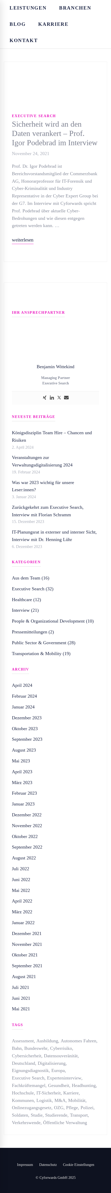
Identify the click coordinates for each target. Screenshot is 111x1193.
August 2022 (24, 857)
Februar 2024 (24, 696)
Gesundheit (58, 1085)
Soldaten (20, 1115)
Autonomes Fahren (78, 1040)
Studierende (56, 1115)
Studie (37, 1115)
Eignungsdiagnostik (30, 1070)
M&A (60, 1100)
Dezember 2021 (27, 933)
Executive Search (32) (32, 588)
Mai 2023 (21, 760)
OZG (59, 1107)
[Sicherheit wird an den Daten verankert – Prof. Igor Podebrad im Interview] (55, 65)
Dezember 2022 (27, 814)
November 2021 (27, 944)
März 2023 (22, 782)
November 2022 (27, 825)
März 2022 (22, 911)
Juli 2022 (20, 868)
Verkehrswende (26, 1122)
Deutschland (23, 1063)
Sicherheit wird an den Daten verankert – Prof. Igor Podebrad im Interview (55, 133)
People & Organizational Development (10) (53, 621)
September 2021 (27, 965)
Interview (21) (25, 610)
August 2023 (24, 750)
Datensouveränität (61, 1055)
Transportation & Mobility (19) (41, 653)
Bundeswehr (35, 1048)
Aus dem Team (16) (30, 578)
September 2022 (27, 847)
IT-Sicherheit (48, 1092)
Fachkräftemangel (28, 1085)
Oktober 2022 (25, 836)
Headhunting (84, 1085)
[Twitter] (59, 398)
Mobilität (76, 1100)
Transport (79, 1115)
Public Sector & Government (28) (43, 642)
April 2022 (22, 901)
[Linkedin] (52, 398)
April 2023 (22, 771)
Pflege (72, 1107)
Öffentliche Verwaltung (65, 1122)
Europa (58, 1070)
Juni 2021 (21, 998)
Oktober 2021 (25, 954)
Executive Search (34, 116)
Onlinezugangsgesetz (31, 1107)
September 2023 (27, 739)
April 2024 (22, 685)
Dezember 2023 (27, 717)
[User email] (66, 398)
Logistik (44, 1100)
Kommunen (23, 1100)
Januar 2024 (23, 707)
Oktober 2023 (25, 728)
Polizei (87, 1107)
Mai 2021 (21, 1008)
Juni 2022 (21, 879)
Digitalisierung (52, 1063)
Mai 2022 (21, 890)
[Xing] (44, 398)
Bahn (17, 1048)
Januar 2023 (23, 804)
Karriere (71, 1092)
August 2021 (24, 976)
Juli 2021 (20, 987)
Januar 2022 (23, 922)
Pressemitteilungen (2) (33, 631)
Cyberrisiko (61, 1048)
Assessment (23, 1040)
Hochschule (23, 1092)
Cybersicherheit (26, 1055)
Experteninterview (64, 1078)
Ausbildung (47, 1040)
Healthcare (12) (26, 599)
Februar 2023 (24, 793)
